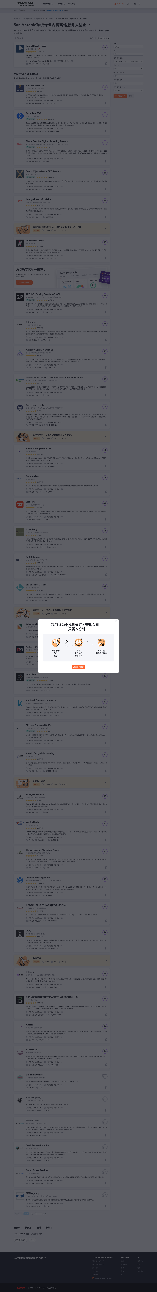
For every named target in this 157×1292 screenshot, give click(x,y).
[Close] (116, 621)
